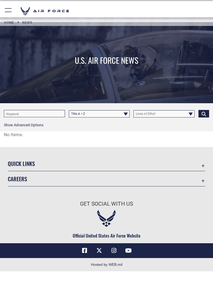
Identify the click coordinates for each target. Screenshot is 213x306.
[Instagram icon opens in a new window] (114, 250)
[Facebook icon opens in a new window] (85, 250)
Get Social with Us (106, 204)
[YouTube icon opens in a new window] (128, 250)
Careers (17, 179)
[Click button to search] (203, 113)
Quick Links (21, 163)
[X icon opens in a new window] (99, 250)
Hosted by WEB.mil (106, 264)
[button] (8, 11)
